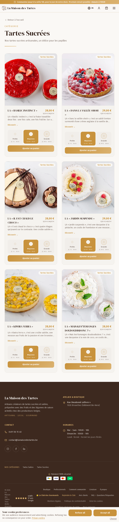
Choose (113, 519)
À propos (103, 490)
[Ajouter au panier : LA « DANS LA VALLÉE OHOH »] (109, 101)
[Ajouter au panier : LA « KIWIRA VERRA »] (52, 316)
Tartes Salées (28, 467)
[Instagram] (8, 449)
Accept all (105, 513)
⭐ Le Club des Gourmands (47, 495)
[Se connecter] (99, 8)
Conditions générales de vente (67, 507)
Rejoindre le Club (68, 495)
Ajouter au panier (30, 148)
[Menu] (114, 8)
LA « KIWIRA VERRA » (20, 326)
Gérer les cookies (96, 501)
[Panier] (106, 8)
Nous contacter (89, 507)
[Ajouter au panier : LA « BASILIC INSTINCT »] (52, 101)
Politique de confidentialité (75, 501)
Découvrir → (13, 125)
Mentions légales (54, 501)
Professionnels (60, 490)
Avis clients (83, 495)
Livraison (93, 490)
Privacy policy (38, 518)
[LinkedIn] (24, 449)
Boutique (46, 490)
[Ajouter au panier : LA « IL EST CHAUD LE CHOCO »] (52, 208)
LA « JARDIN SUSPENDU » (80, 218)
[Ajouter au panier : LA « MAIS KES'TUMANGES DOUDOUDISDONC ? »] (109, 316)
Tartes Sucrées (43, 467)
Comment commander (77, 490)
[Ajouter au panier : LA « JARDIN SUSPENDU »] (109, 208)
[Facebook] (16, 449)
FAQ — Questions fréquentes (102, 495)
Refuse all (80, 513)
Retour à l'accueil (16, 20)
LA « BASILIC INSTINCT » (22, 110)
